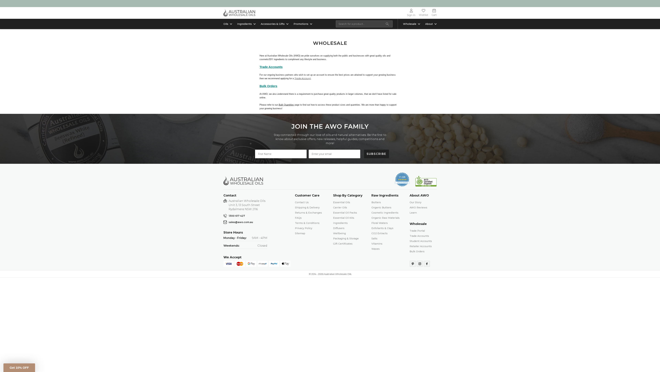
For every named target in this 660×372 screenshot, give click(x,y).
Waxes (375, 248)
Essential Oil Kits (343, 217)
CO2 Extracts (379, 233)
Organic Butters (381, 207)
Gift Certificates (343, 243)
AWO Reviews (418, 207)
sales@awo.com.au (241, 222)
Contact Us (302, 202)
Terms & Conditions (307, 223)
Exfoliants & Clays (382, 228)
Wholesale (409, 23)
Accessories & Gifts (273, 23)
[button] (19, 367)
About (429, 23)
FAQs (298, 217)
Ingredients (244, 23)
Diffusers (338, 228)
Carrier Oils (340, 207)
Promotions (301, 23)
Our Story (415, 202)
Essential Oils (341, 202)
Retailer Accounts (421, 246)
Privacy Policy (303, 228)
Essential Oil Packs (345, 212)
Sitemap (300, 233)
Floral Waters (379, 223)
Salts (374, 238)
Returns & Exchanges (308, 212)
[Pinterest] (413, 264)
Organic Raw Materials (385, 217)
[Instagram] (420, 264)
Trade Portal (417, 230)
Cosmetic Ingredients (384, 212)
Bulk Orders (417, 251)
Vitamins (376, 243)
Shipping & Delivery (307, 207)
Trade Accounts (419, 235)
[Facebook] (427, 264)
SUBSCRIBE (376, 154)
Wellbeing (339, 233)
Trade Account (302, 78)
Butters (376, 202)
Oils (225, 23)
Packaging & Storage (346, 238)
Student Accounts (421, 241)
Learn (413, 212)
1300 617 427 (237, 215)
